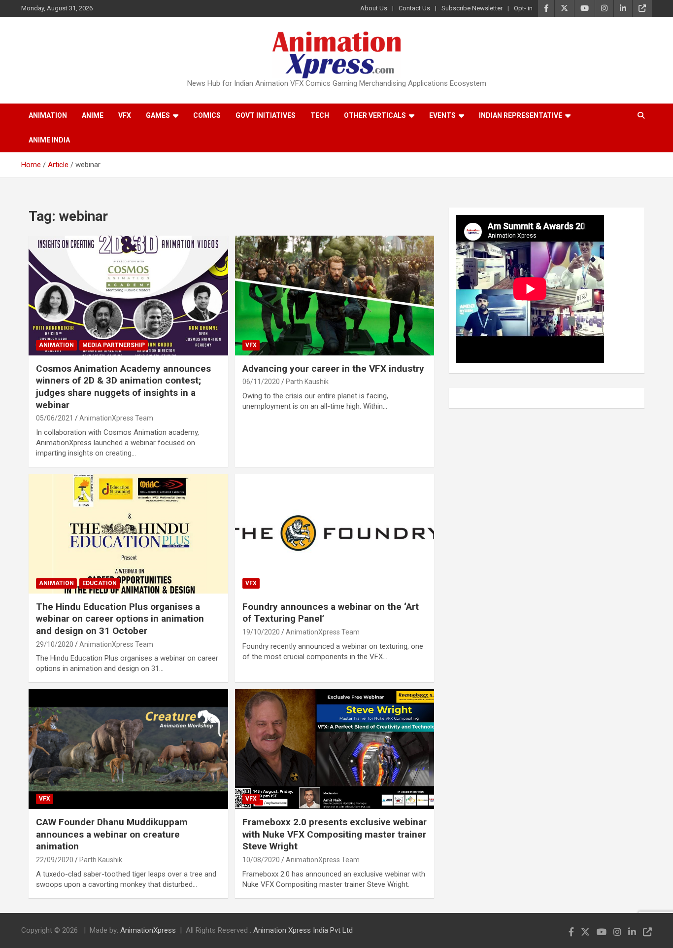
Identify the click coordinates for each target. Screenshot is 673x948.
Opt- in (523, 8)
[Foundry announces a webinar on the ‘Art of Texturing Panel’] (334, 533)
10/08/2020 (261, 860)
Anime (92, 115)
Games (158, 115)
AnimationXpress (148, 930)
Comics (207, 115)
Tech (319, 115)
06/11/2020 (261, 382)
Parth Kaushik (307, 382)
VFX (124, 115)
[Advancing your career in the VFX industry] (334, 295)
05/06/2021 (54, 418)
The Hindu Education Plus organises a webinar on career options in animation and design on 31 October (120, 618)
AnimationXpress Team (116, 418)
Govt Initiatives (266, 115)
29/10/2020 (54, 644)
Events (442, 115)
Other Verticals (375, 115)
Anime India (49, 140)
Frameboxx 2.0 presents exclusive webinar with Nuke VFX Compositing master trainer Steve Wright (334, 834)
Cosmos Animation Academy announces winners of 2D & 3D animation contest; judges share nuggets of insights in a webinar (123, 387)
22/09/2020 (54, 860)
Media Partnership (113, 345)
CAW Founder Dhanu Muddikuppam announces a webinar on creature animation (112, 834)
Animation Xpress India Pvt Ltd (303, 930)
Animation (48, 115)
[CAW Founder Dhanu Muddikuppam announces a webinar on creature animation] (128, 749)
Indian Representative (520, 115)
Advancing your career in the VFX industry (333, 368)
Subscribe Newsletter (472, 8)
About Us (373, 8)
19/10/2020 (261, 632)
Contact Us (414, 8)
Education (99, 583)
